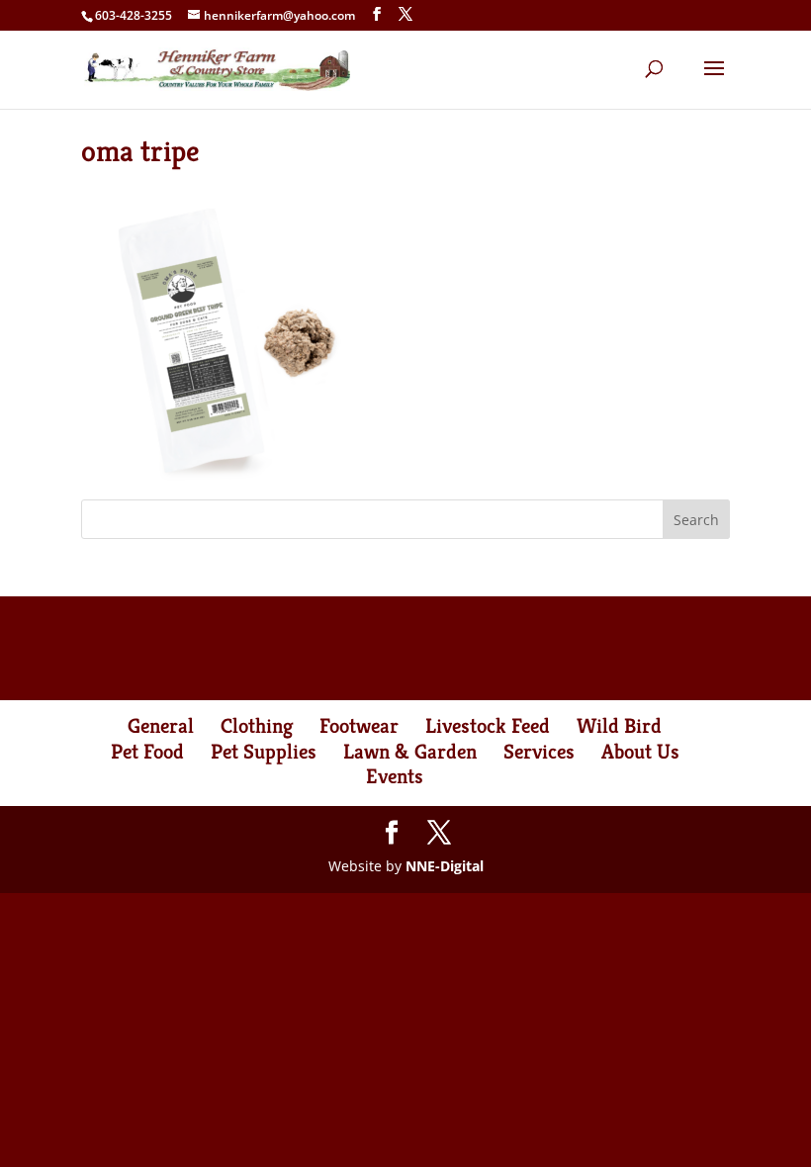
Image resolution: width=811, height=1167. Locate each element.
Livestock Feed (487, 726)
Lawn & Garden (410, 751)
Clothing (257, 726)
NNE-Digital (445, 865)
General (161, 726)
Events (394, 776)
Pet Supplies (263, 751)
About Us (640, 751)
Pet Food (147, 751)
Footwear (359, 726)
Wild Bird (619, 726)
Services (539, 751)
